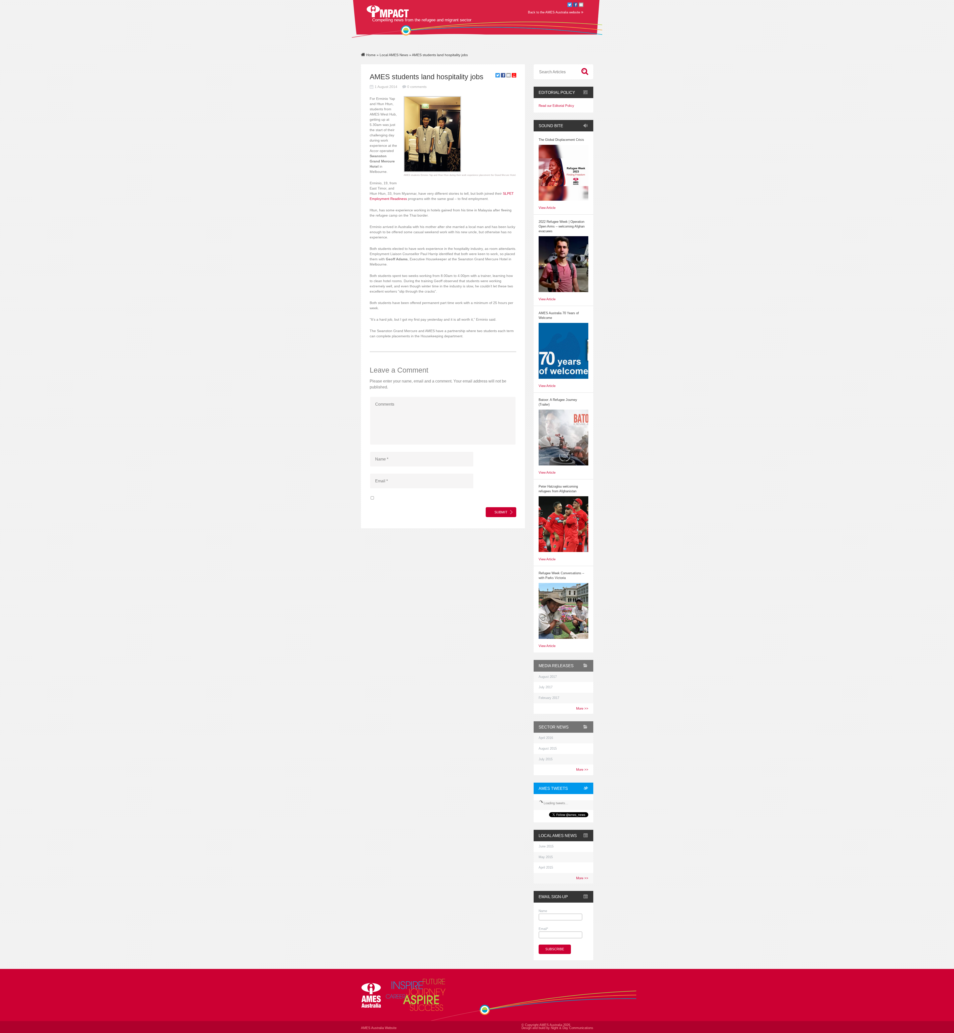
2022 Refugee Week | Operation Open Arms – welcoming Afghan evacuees (562, 226)
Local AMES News (394, 55)
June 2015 (546, 846)
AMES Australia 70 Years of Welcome (559, 315)
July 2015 (546, 759)
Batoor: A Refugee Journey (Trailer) (558, 402)
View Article (547, 208)
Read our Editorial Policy (556, 106)
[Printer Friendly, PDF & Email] (514, 76)
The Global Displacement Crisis (561, 140)
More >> (582, 708)
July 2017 (546, 687)
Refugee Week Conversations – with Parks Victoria (561, 576)
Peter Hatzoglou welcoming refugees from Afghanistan (558, 489)
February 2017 (549, 698)
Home (370, 55)
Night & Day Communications (572, 1028)
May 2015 (546, 857)
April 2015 (546, 867)
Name (543, 911)
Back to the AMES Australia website (555, 12)
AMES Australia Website (379, 1028)
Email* (543, 929)
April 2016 (546, 738)
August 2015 (548, 748)
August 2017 (548, 677)
